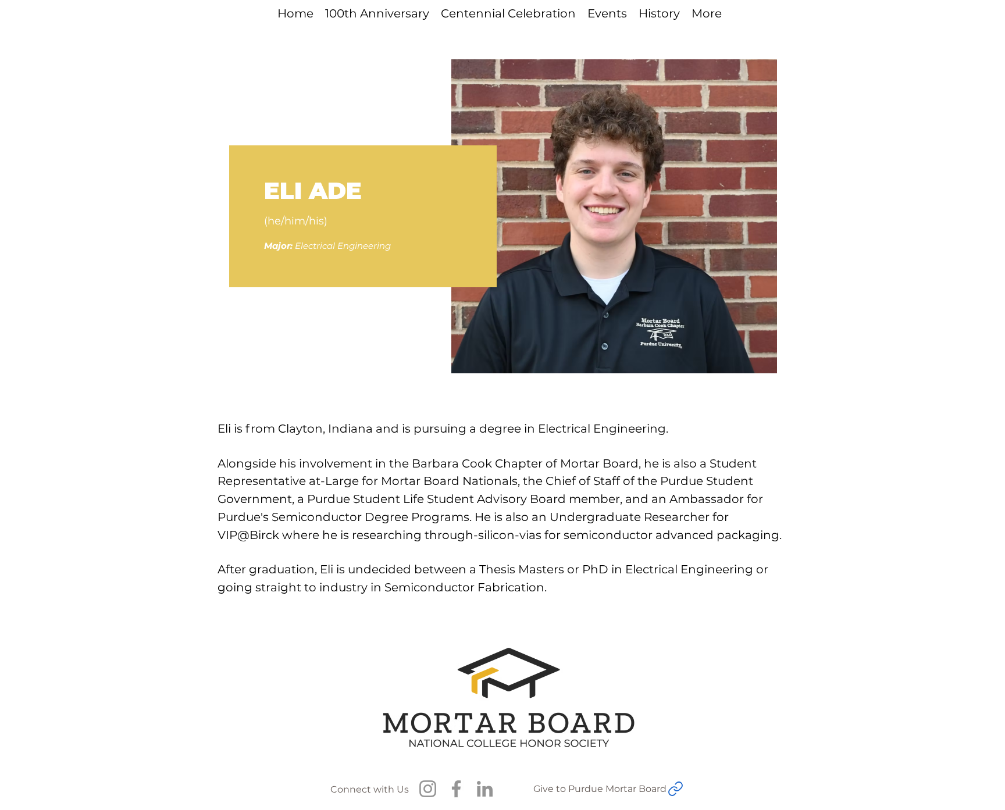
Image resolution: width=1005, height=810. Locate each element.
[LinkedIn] (484, 788)
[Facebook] (456, 788)
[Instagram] (427, 788)
